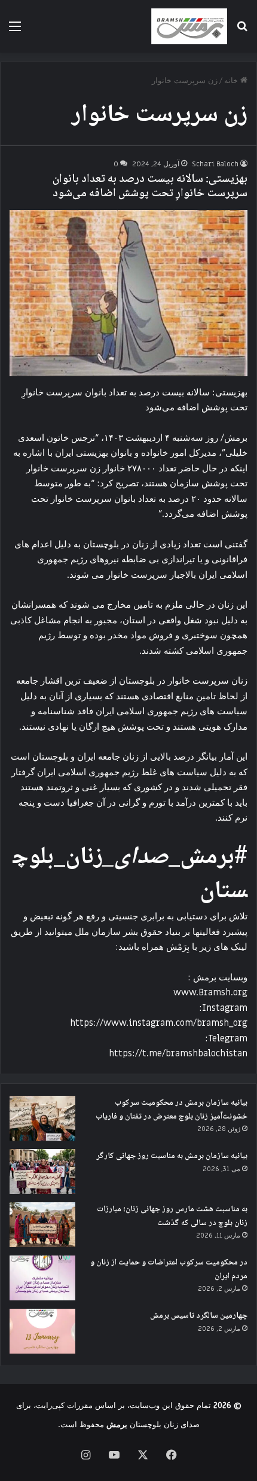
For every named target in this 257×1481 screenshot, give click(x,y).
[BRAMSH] (189, 26)
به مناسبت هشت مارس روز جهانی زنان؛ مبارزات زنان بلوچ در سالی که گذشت (172, 1216)
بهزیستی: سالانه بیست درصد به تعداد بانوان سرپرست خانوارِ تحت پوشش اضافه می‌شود (150, 186)
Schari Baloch (215, 164)
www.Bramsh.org (210, 992)
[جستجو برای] (242, 30)
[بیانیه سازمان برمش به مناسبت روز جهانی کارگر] (42, 1171)
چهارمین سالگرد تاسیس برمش (198, 1316)
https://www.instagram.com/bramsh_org (158, 1023)
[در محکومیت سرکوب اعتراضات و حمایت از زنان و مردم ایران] (42, 1278)
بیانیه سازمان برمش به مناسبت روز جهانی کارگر (171, 1156)
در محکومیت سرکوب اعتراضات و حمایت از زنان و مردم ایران (168, 1270)
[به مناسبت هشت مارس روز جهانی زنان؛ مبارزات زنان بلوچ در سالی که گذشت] (42, 1224)
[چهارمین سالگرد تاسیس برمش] (42, 1331)
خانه (232, 80)
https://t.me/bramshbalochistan (178, 1053)
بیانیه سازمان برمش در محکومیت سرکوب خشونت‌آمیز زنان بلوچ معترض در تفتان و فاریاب (171, 1110)
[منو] (15, 30)
